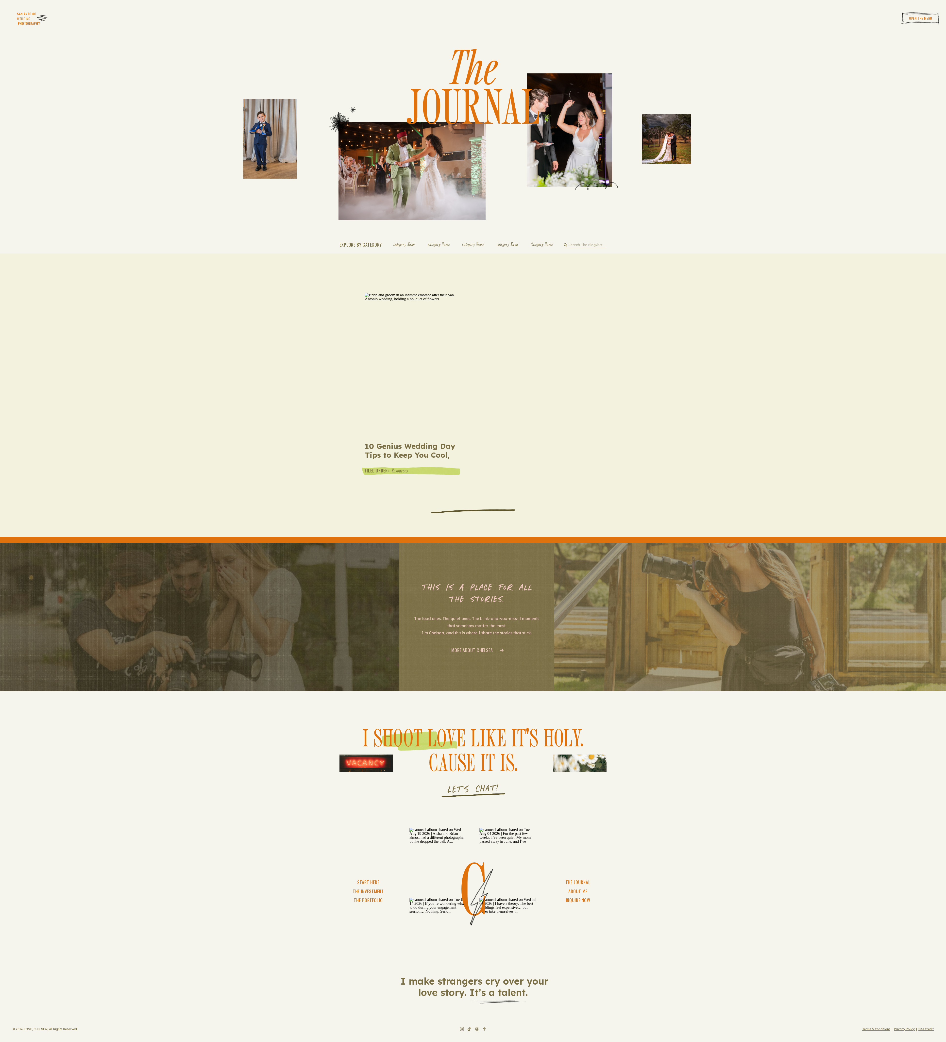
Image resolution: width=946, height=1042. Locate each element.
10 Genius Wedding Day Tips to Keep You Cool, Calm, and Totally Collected (410, 459)
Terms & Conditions (876, 1029)
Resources (400, 470)
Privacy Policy (904, 1029)
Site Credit (926, 1029)
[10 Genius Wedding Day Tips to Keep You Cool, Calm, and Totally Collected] (411, 363)
